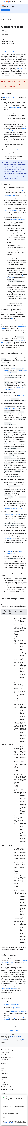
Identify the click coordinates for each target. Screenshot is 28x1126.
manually (10, 551)
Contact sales (4, 1059)
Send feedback (7, 23)
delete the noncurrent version (13, 985)
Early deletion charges (10, 195)
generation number (15, 107)
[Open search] (17, 2)
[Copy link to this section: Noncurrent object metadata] (22, 310)
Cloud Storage (9, 6)
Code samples (4, 1084)
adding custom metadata (10, 408)
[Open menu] (2, 2)
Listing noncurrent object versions (13, 508)
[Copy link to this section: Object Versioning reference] (2, 601)
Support (3, 1068)
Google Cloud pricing (6, 1054)
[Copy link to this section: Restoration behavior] (19, 955)
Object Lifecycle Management (12, 210)
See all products (5, 1052)
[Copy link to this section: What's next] (12, 998)
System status (4, 1073)
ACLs (12, 318)
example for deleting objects (18, 219)
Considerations (5, 77)
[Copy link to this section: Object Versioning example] (24, 353)
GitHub (2, 1079)
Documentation (9, 15)
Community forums (5, 1066)
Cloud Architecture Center (7, 1086)
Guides (4, 16)
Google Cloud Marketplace (7, 1057)
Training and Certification (7, 1089)
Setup (4, 51)
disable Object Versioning (11, 149)
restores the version (9, 538)
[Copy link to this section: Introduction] (12, 94)
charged (24, 191)
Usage (13, 51)
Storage (16, 15)
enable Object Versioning (9, 97)
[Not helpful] (12, 20)
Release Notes (4, 1070)
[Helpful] (10, 20)
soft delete (19, 68)
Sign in (24, 1)
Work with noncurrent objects (11, 1004)
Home (2, 15)
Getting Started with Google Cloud (9, 1082)
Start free (5, 10)
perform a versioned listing (13, 443)
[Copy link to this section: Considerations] (13, 184)
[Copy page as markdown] (7, 30)
